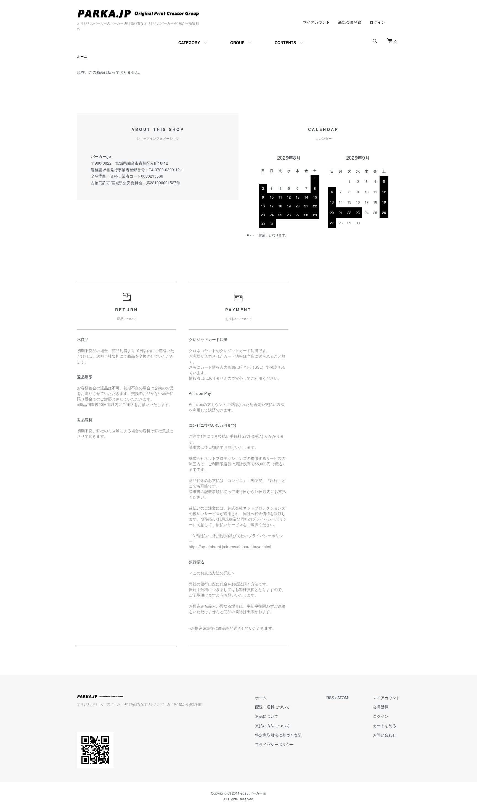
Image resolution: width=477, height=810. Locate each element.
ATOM (342, 697)
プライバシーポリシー (274, 744)
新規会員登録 (349, 22)
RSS (330, 697)
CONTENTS (285, 42)
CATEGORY (189, 42)
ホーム (82, 56)
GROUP (237, 42)
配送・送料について (272, 706)
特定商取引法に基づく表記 (278, 735)
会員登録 (380, 706)
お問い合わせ (384, 735)
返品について (266, 716)
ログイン (377, 22)
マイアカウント (316, 22)
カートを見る (384, 725)
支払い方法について (272, 725)
